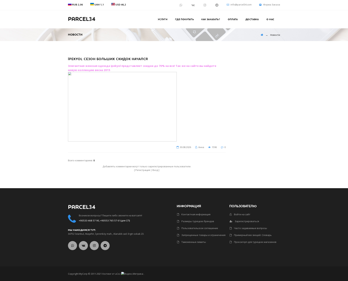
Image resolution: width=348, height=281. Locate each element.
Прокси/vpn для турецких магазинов (254, 242)
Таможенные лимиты (193, 242)
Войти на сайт (241, 214)
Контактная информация (195, 214)
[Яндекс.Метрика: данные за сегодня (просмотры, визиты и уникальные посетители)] (132, 274)
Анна (201, 147)
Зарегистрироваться (246, 221)
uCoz (118, 273)
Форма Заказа (271, 4)
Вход (155, 170)
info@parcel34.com (241, 4)
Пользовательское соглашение (199, 228)
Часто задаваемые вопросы (250, 228)
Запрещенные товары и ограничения (203, 235)
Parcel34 (81, 19)
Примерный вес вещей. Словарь (252, 235)
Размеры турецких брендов (197, 221)
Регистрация (142, 170)
